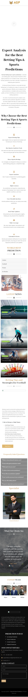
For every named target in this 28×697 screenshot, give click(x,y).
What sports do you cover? (9, 466)
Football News (5, 356)
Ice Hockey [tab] (5, 271)
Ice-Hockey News (5, 341)
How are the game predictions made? (12, 463)
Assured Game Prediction (16, 691)
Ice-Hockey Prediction (12, 637)
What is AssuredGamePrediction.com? (12, 460)
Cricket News (4, 370)
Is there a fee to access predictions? (11, 470)
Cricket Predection (11, 642)
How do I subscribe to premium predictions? (13, 484)
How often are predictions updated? (11, 473)
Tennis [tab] (4, 268)
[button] (14, 460)
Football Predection (11, 644)
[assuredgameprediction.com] (14, 2)
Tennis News (4, 312)
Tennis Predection (11, 639)
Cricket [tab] (4, 260)
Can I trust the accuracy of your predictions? (13, 477)
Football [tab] (4, 264)
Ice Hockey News (6, 344)
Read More (7, 446)
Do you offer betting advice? (9, 480)
